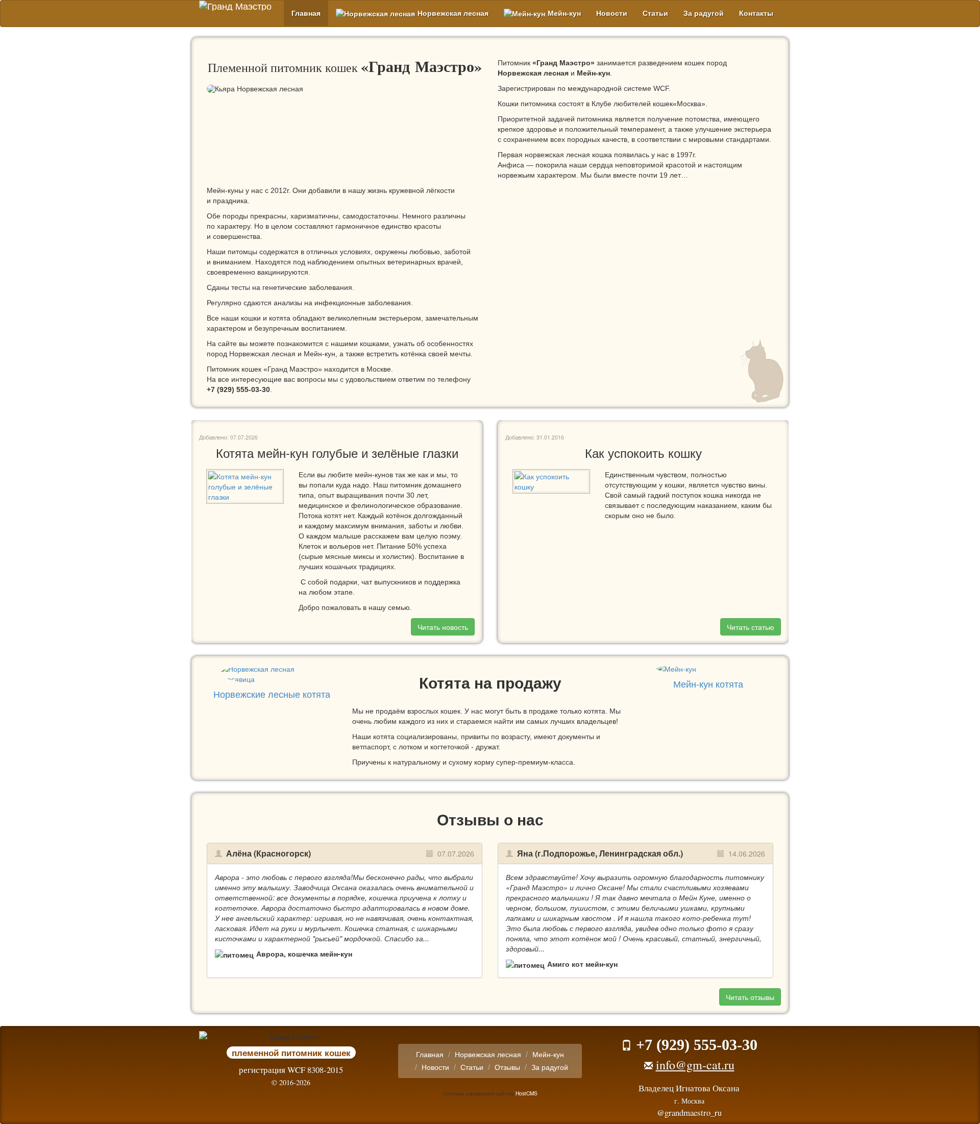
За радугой (703, 13)
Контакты (756, 13)
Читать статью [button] (750, 627)
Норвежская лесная (453, 13)
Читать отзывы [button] (750, 997)
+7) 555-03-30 (238, 389)
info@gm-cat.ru (695, 1065)
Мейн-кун (564, 13)
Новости (611, 13)
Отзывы (507, 1067)
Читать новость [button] (443, 627)
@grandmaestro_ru (689, 1112)
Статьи (655, 13)
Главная (306, 13)
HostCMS (526, 1093)
